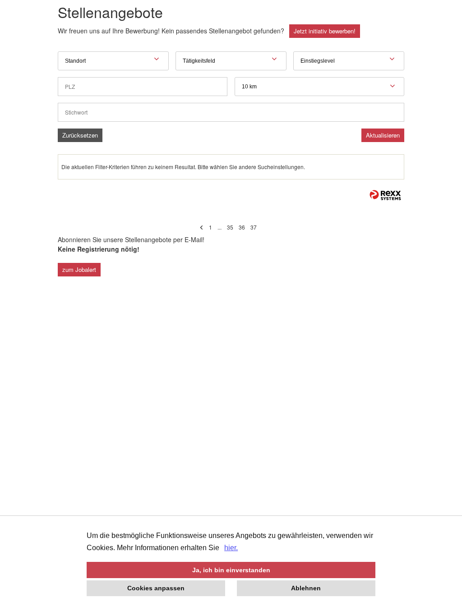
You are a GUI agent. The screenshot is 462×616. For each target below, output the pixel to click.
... (219, 227)
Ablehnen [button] (306, 588)
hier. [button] (231, 548)
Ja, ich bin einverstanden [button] (231, 570)
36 (242, 227)
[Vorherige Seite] (201, 227)
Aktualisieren (383, 135)
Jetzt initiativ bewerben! (325, 31)
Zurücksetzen (80, 135)
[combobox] (319, 86)
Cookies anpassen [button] (156, 588)
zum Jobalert (79, 269)
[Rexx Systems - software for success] (385, 195)
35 (230, 227)
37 (253, 227)
